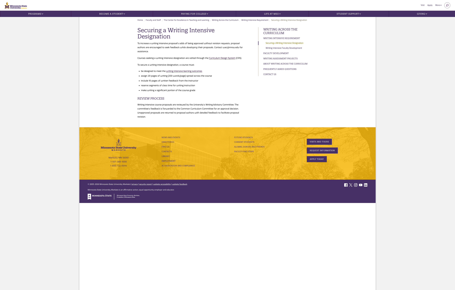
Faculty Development (276, 53)
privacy (135, 184)
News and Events (171, 137)
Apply (429, 5)
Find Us (165, 147)
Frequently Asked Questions (279, 69)
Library (166, 156)
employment (169, 161)
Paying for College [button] (193, 13)
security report (145, 184)
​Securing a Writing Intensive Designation (284, 43)
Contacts (167, 151)
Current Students (244, 142)
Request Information (322, 150)
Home (140, 20)
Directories (168, 142)
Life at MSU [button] (271, 13)
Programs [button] (34, 13)
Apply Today (317, 159)
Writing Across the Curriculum (225, 20)
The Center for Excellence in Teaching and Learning (186, 20)
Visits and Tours (319, 141)
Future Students (243, 137)
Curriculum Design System (222, 58)
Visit (423, 5)
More (437, 5)
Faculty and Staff (153, 20)
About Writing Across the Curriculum (285, 63)
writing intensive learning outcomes (184, 71)
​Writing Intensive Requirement (254, 20)
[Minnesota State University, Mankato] (118, 144)
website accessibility (162, 184)
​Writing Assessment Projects (280, 58)
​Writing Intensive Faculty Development (284, 48)
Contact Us (269, 74)
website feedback (179, 184)
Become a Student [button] (111, 13)
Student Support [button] (348, 13)
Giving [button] (421, 13)
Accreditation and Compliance (178, 165)
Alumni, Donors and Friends (249, 147)
